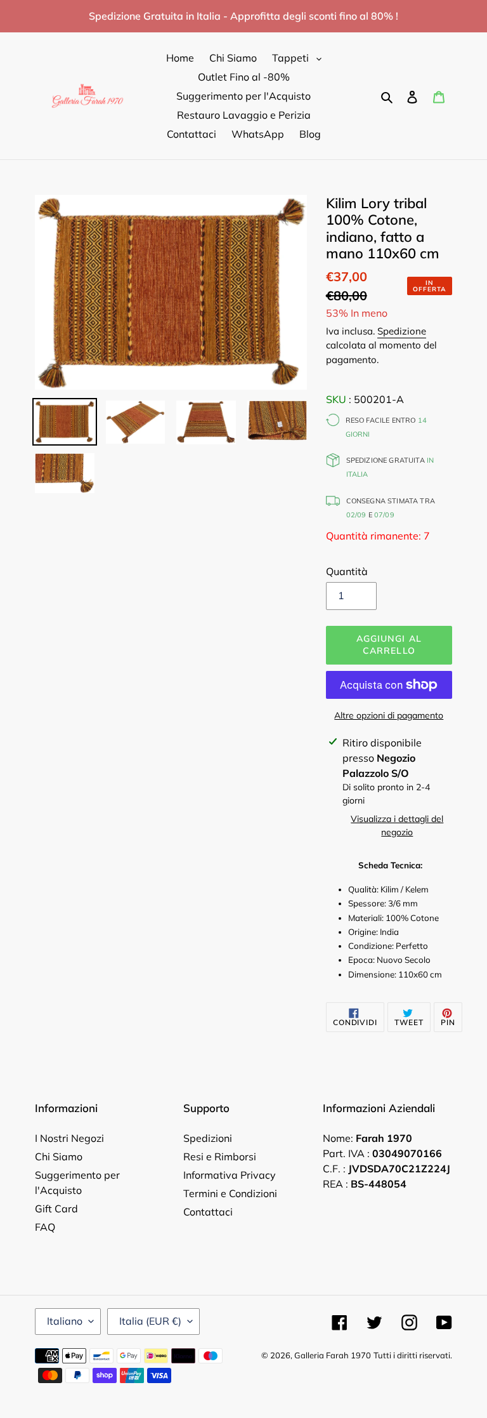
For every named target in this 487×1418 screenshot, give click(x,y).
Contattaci (208, 1211)
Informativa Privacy (229, 1175)
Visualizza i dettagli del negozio (397, 825)
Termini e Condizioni (230, 1193)
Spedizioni (207, 1138)
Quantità (347, 571)
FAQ (45, 1227)
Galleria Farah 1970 (332, 1355)
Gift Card (56, 1208)
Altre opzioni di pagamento (388, 715)
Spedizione (401, 331)
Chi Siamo (58, 1156)
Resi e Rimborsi (219, 1156)
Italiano (64, 1321)
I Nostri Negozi (69, 1138)
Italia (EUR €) (150, 1321)
